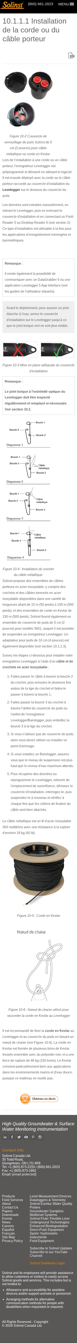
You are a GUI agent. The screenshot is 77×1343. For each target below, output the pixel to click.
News (6, 1222)
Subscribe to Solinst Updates (51, 1248)
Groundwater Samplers (46, 1211)
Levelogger (11, 190)
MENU (63, 4)
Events (7, 1218)
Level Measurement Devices (50, 1196)
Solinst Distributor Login (47, 1263)
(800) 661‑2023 (40, 4)
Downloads (10, 1215)
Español (8, 1229)
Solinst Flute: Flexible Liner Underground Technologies (50, 1220)
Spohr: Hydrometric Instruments (44, 1235)
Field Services (12, 1200)
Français (8, 1233)
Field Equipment (42, 1241)
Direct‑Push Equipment (47, 1229)
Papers (7, 1211)
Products (8, 1196)
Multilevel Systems (43, 1215)
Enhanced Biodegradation (49, 1226)
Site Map (8, 1237)
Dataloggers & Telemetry (48, 1200)
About (6, 1203)
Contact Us (10, 1207)
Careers (8, 1226)
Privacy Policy (12, 1241)
